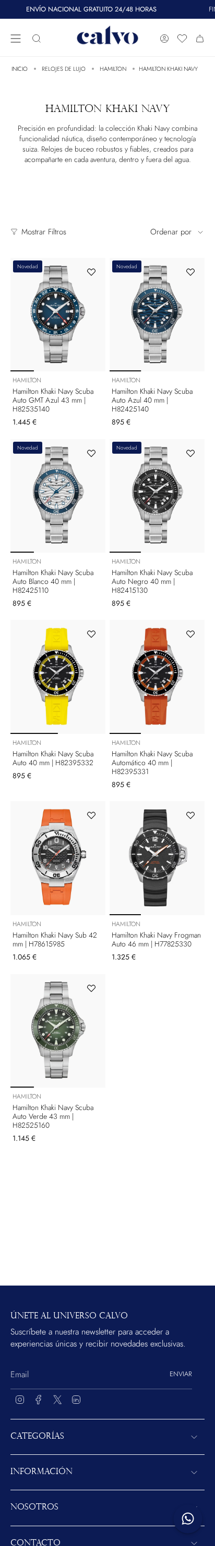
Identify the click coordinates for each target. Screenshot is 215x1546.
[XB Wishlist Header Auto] (182, 38)
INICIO (19, 69)
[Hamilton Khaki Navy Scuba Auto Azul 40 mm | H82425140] (157, 314)
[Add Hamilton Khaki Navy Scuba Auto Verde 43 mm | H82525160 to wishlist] (91, 988)
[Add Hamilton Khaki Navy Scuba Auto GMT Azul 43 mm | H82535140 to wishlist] (91, 272)
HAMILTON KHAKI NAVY (168, 69)
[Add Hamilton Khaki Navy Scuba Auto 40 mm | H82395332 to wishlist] (91, 634)
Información (41, 1472)
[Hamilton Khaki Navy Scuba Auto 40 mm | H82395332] (57, 676)
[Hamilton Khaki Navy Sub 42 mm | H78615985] (57, 858)
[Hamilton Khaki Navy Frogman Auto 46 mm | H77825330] (157, 858)
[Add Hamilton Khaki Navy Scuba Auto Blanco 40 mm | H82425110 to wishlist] (91, 453)
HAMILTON (113, 69)
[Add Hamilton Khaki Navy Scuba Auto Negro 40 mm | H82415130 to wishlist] (190, 453)
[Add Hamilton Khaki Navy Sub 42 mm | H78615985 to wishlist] (91, 815)
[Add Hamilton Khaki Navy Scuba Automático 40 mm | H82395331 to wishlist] (190, 634)
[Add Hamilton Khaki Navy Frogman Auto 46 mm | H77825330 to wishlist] (190, 815)
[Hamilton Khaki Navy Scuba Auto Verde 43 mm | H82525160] (57, 1031)
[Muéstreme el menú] (15, 39)
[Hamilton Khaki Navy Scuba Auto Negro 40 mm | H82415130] (157, 496)
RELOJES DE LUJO (64, 69)
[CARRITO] (199, 39)
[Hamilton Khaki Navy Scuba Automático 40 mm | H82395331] (157, 676)
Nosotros (34, 1507)
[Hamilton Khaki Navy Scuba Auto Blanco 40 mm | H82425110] (57, 496)
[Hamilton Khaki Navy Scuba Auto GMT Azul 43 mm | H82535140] (57, 314)
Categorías (37, 1436)
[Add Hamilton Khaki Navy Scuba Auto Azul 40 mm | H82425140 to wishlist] (190, 272)
